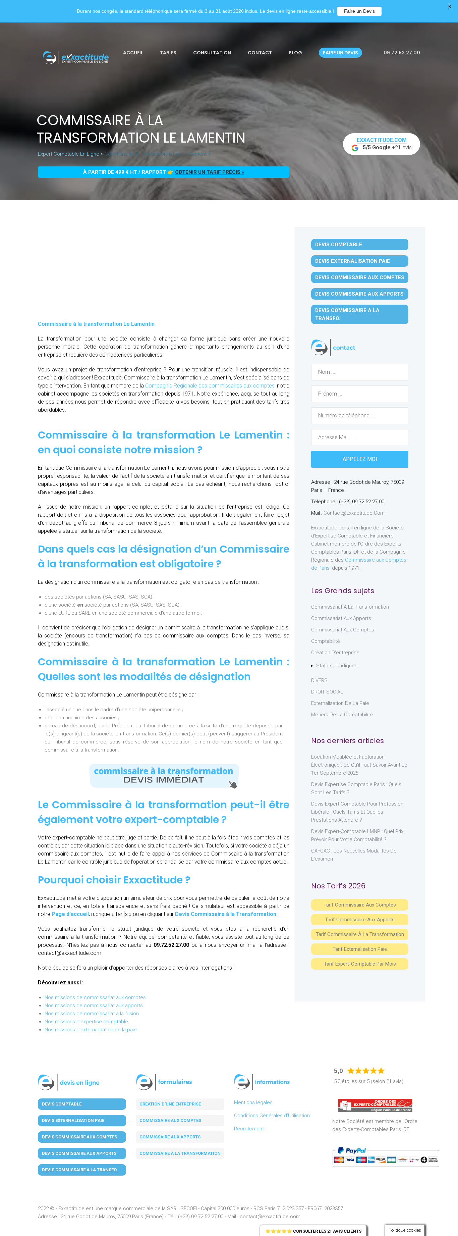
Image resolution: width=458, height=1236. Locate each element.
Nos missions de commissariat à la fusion (92, 1014)
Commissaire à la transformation (180, 1153)
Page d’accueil (70, 914)
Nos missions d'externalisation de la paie (91, 1030)
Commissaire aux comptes (170, 1120)
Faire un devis (340, 52)
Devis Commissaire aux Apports (359, 294)
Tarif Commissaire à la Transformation (360, 934)
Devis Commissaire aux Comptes (359, 277)
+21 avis (384, 144)
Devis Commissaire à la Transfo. (347, 314)
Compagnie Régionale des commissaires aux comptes (210, 385)
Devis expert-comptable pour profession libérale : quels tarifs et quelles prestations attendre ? (357, 812)
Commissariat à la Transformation (350, 607)
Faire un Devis (359, 11)
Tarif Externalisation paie (360, 949)
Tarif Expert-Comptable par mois (360, 964)
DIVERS (319, 680)
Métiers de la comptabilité (342, 715)
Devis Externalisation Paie (352, 261)
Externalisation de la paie (340, 703)
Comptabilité (325, 641)
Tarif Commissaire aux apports (360, 920)
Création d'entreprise (335, 653)
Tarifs (168, 53)
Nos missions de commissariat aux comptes (95, 997)
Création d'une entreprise (170, 1103)
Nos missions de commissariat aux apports (94, 1005)
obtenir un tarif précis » (209, 172)
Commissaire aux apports (170, 1136)
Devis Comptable (338, 245)
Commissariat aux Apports (341, 618)
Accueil (133, 53)
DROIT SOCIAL (327, 692)
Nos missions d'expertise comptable (86, 1022)
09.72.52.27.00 (401, 53)
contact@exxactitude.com (354, 513)
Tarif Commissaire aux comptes (360, 905)
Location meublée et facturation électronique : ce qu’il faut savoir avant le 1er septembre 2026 (359, 765)
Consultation (212, 53)
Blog (295, 53)
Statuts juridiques (336, 666)
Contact (260, 53)
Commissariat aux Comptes (342, 630)
